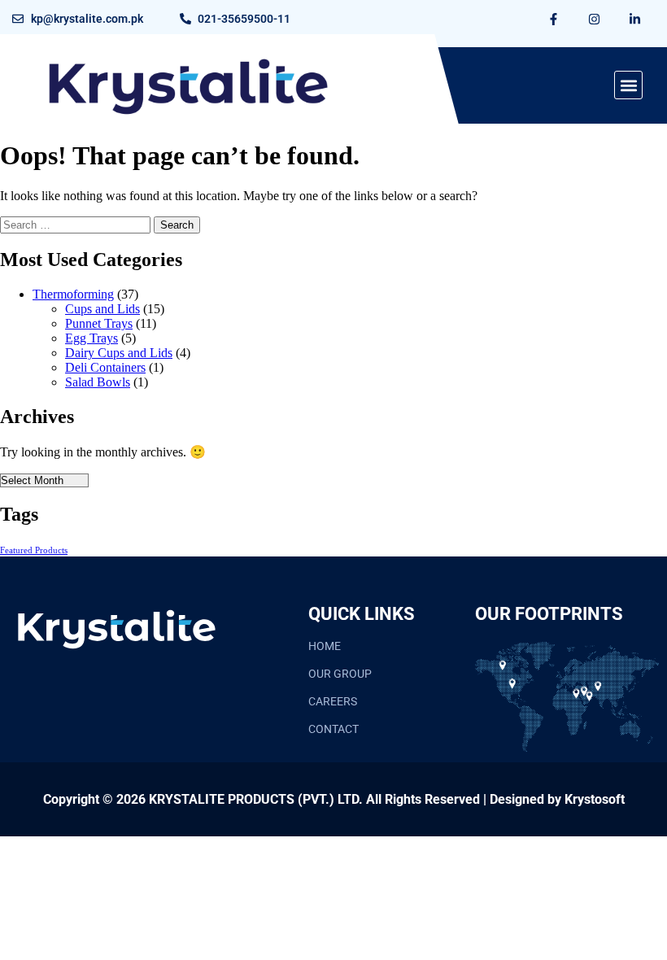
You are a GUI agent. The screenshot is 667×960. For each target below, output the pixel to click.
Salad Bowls (97, 382)
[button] (628, 85)
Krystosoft (595, 799)
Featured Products (34, 550)
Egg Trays (91, 338)
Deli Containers (105, 367)
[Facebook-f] (553, 19)
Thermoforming (73, 294)
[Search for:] (77, 224)
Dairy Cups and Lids (118, 353)
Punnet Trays (99, 323)
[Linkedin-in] (634, 19)
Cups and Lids (102, 309)
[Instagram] (594, 19)
